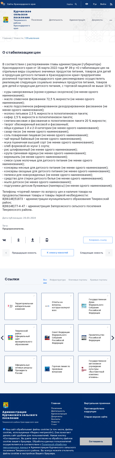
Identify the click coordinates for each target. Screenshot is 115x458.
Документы (97, 20)
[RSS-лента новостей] (109, 4)
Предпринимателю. (13, 228)
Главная (7, 38)
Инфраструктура (58, 280)
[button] (2, 338)
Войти (103, 4)
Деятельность (56, 20)
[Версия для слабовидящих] (86, 4)
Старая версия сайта (95, 416)
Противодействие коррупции (94, 410)
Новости (18, 38)
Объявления (32, 38)
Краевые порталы (98, 280)
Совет (54, 424)
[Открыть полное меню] (111, 20)
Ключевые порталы (78, 280)
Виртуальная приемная (97, 403)
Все (45, 280)
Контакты (55, 419)
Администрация (77, 20)
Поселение (36, 20)
